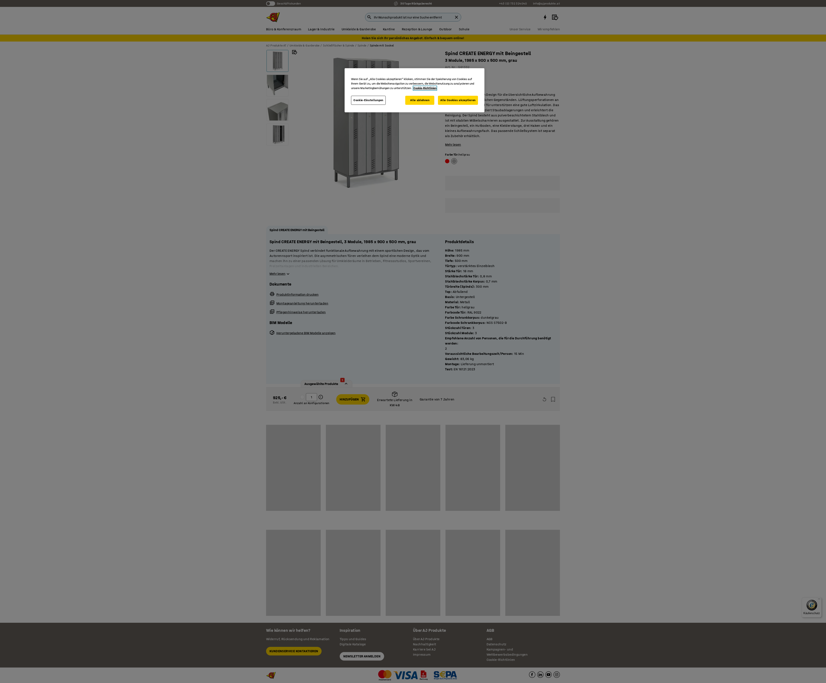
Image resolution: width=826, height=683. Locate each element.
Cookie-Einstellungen (368, 100)
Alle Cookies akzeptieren (458, 100)
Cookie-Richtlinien (424, 88)
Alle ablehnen (419, 100)
